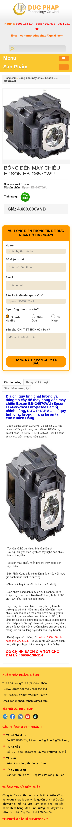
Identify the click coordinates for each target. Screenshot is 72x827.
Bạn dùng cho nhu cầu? (22, 309)
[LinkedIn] (20, 716)
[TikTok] (35, 716)
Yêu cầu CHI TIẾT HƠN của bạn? (28, 329)
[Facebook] (12, 716)
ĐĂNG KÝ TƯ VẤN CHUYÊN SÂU (36, 361)
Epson (25, 184)
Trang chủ (10, 77)
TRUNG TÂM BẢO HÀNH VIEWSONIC (25, 819)
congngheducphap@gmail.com (29, 701)
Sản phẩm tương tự (16, 388)
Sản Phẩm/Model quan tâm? (25, 295)
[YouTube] (27, 716)
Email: (10, 277)
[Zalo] (5, 716)
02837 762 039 (46, 23)
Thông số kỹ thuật (37, 382)
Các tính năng (12, 382)
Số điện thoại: (15, 259)
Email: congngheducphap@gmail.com (37, 35)
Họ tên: (11, 245)
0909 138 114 (25, 23)
